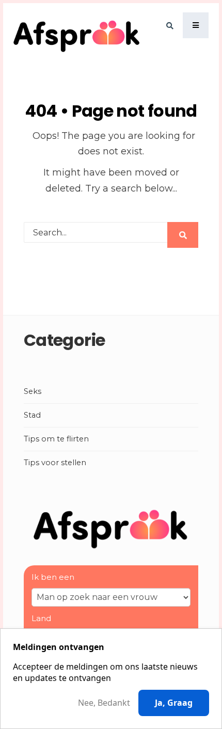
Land (41, 618)
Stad (32, 415)
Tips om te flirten (56, 438)
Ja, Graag (174, 702)
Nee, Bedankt (104, 703)
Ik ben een (52, 577)
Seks (32, 391)
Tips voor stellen (55, 462)
